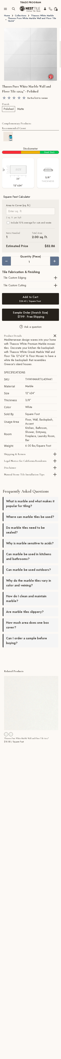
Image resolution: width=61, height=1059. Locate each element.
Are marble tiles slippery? (25, 612)
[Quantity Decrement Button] (6, 261)
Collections (20, 15)
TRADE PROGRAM (30, 2)
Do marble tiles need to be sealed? (25, 530)
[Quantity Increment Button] (54, 261)
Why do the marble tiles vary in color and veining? (28, 583)
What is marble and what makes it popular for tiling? (30, 503)
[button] (30, 54)
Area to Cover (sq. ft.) (18, 205)
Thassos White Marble (42, 15)
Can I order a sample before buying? (26, 640)
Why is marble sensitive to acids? (30, 543)
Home (7, 15)
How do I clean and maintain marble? (26, 598)
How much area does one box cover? (27, 625)
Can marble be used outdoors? (28, 570)
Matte (20, 109)
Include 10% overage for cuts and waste (31, 222)
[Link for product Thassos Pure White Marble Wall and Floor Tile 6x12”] (31, 703)
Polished (9, 109)
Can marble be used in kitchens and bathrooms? (28, 556)
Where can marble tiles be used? (30, 517)
